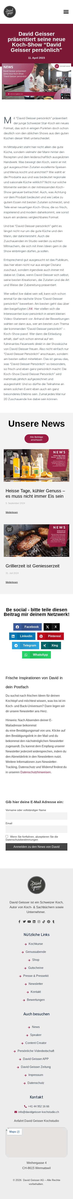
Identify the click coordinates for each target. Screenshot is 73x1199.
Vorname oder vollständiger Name (26, 810)
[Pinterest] (48, 921)
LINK (30, 308)
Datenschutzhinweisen (35, 772)
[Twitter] (24, 921)
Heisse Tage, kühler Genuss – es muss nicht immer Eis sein (35, 493)
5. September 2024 (15, 503)
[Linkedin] (34, 921)
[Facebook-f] (19, 921)
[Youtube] (29, 921)
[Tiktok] (43, 921)
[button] (66, 12)
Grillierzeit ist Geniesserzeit (33, 565)
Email (9, 823)
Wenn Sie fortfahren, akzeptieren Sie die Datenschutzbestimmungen (32, 838)
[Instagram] (38, 921)
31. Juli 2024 (12, 573)
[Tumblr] (53, 921)
